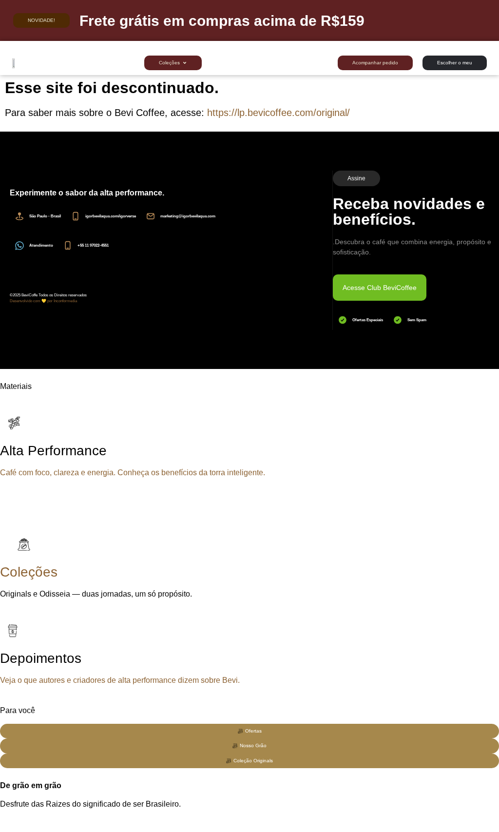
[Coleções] (22, 544)
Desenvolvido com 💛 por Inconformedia (43, 301)
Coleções (29, 572)
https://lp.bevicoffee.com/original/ (278, 112)
